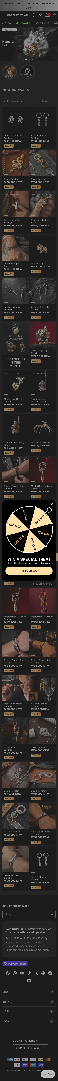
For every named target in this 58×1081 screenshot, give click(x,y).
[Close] (52, 504)
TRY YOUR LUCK (29, 570)
